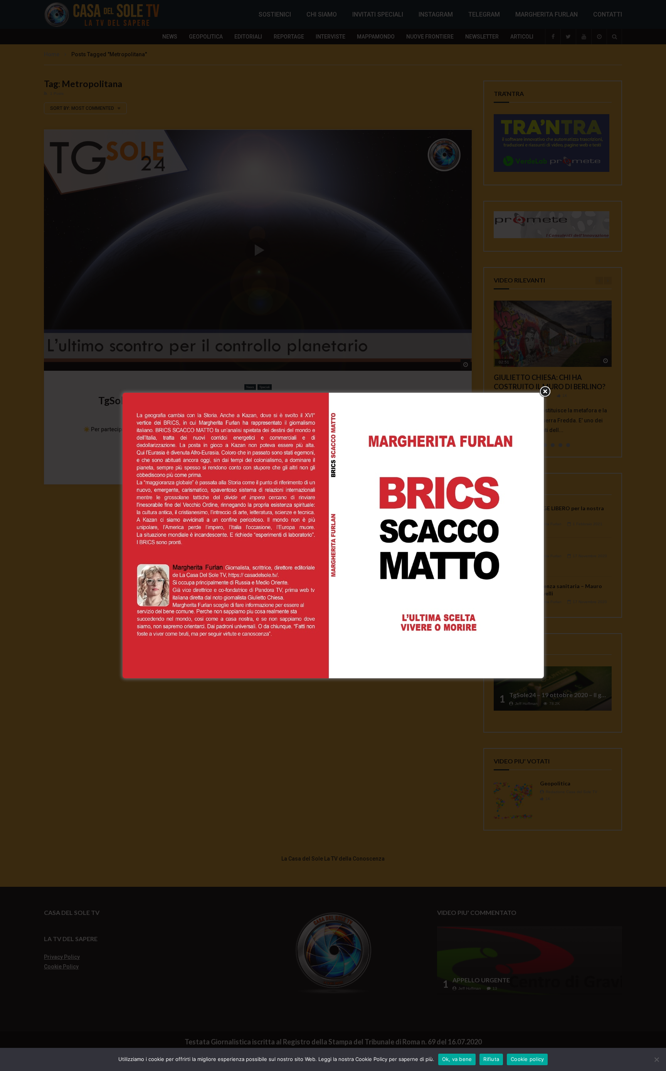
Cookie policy (527, 1059)
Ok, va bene (457, 1059)
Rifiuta (491, 1059)
